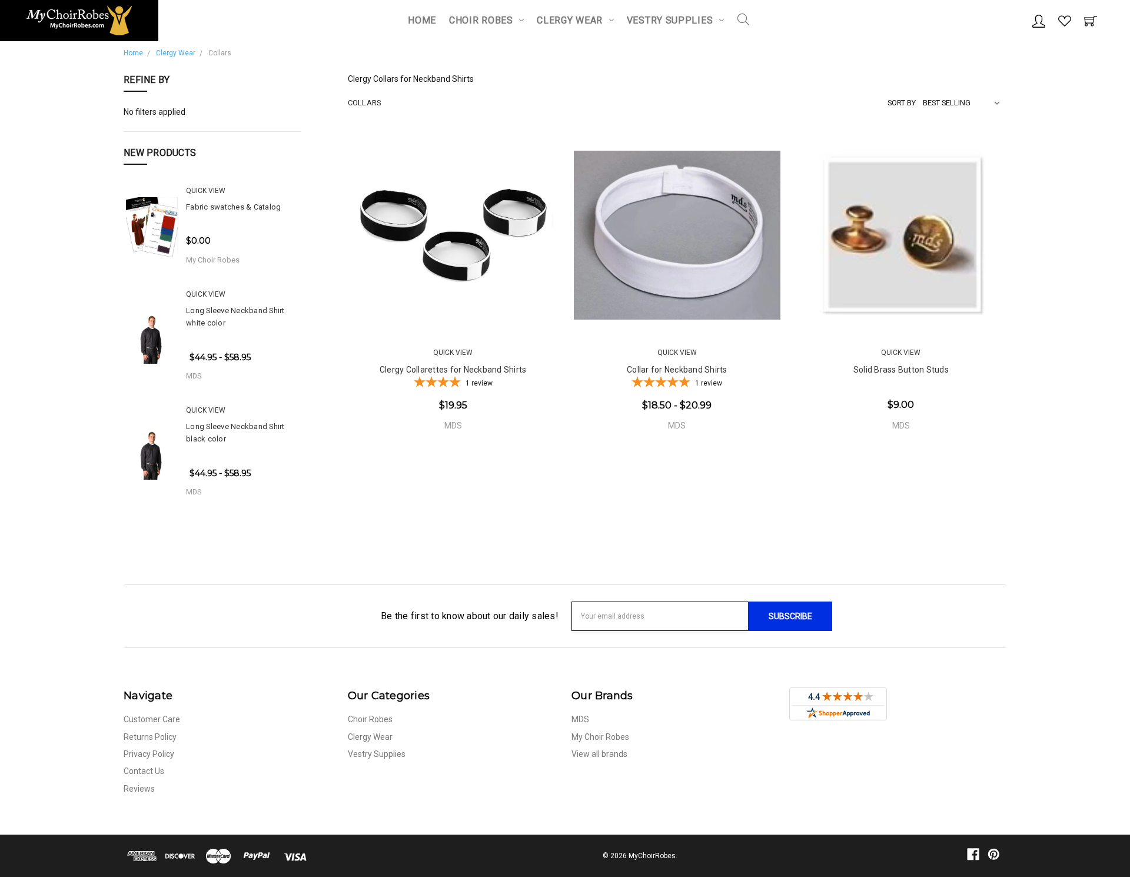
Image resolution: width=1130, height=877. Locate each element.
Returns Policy (150, 737)
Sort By (902, 102)
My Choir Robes (600, 737)
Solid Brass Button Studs (901, 369)
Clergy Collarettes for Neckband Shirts (453, 369)
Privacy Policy (149, 754)
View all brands (599, 754)
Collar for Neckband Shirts (677, 369)
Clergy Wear (571, 20)
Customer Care (152, 719)
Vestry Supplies (671, 20)
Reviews (139, 788)
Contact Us (144, 771)
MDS (580, 719)
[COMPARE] (503, 309)
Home (422, 20)
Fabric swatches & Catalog (233, 206)
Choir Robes (482, 20)
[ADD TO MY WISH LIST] (538, 309)
